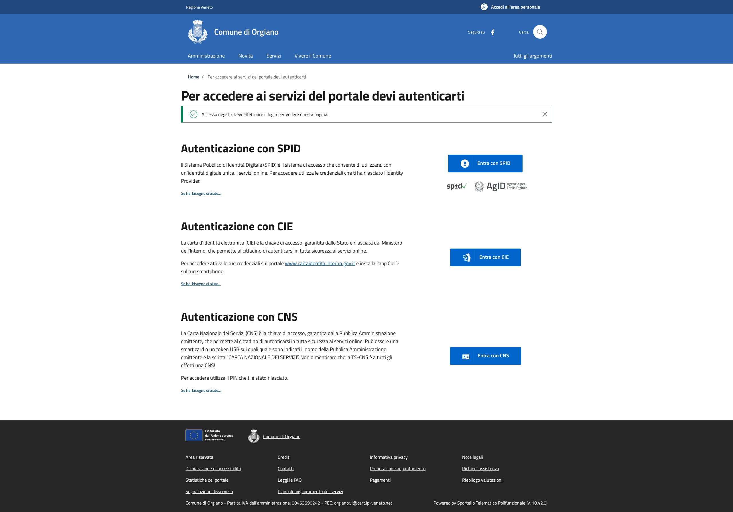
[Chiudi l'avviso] (545, 114)
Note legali (472, 457)
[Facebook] (490, 32)
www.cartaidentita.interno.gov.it (320, 263)
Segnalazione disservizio (209, 491)
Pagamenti (380, 479)
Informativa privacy (389, 457)
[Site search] (540, 32)
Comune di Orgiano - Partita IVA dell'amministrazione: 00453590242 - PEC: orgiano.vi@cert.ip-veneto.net (289, 502)
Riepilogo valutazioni (482, 479)
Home (193, 76)
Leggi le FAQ (290, 479)
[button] (510, 7)
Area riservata (199, 457)
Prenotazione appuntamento (397, 468)
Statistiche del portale (207, 479)
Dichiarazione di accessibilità (213, 468)
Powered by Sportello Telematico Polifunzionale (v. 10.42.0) (490, 502)
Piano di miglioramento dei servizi (310, 491)
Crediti (284, 457)
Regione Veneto (199, 7)
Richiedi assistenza (480, 468)
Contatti (286, 468)
